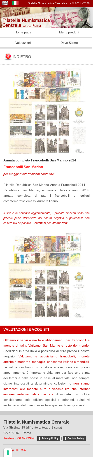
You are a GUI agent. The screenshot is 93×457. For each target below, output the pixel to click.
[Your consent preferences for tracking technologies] (8, 452)
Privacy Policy (50, 438)
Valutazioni (23, 42)
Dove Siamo (69, 42)
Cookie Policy (75, 438)
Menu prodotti (69, 32)
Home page (23, 32)
